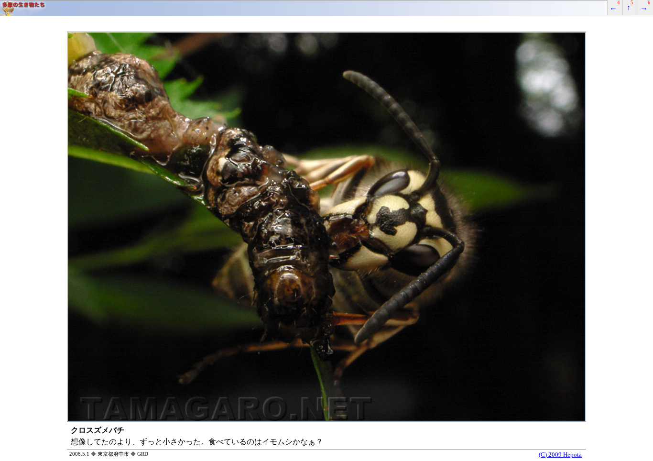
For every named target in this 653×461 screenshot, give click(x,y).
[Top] (326, 8)
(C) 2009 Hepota (560, 454)
